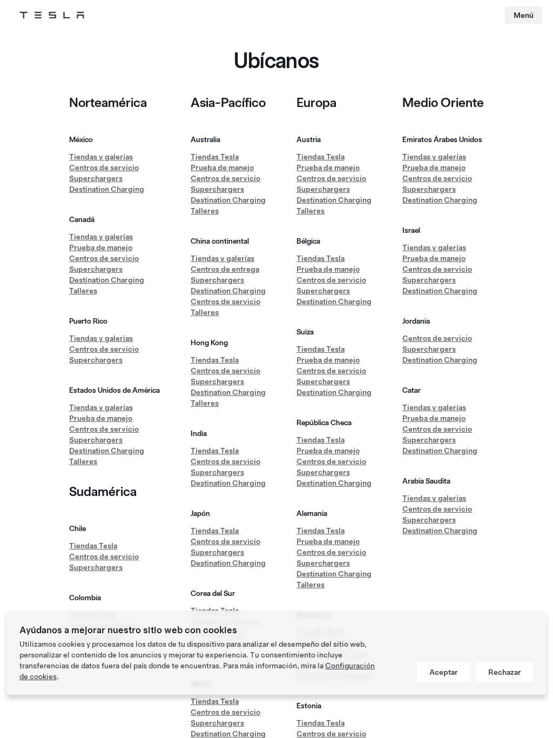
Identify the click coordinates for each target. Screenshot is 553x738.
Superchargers (96, 178)
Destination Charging (106, 189)
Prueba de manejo (100, 247)
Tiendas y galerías (101, 156)
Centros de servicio (104, 167)
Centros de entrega (225, 269)
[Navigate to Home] (52, 15)
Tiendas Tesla (93, 545)
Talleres (83, 290)
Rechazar (504, 672)
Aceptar (443, 672)
